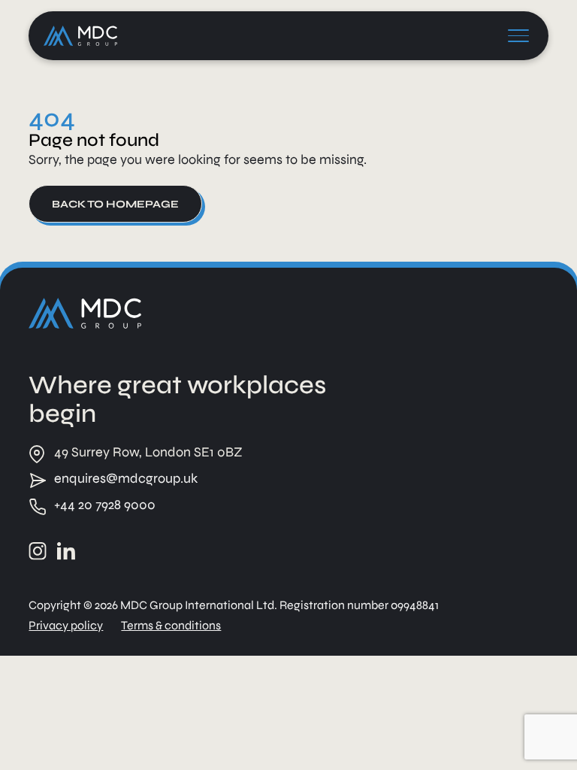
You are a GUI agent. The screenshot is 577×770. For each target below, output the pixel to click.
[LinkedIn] (66, 551)
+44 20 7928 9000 (105, 504)
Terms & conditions (171, 625)
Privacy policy (66, 625)
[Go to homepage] (85, 313)
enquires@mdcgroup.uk (126, 478)
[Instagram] (38, 551)
